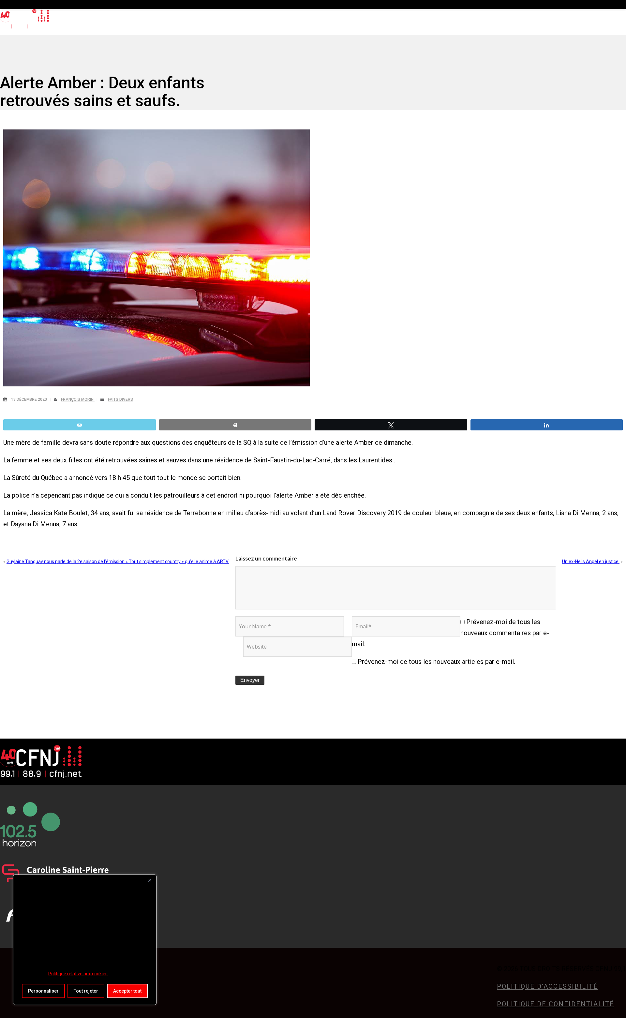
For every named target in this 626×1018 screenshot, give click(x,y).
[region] (84, 940)
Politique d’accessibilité (547, 986)
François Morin (78, 399)
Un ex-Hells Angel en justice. (590, 561)
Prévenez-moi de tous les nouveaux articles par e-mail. (436, 662)
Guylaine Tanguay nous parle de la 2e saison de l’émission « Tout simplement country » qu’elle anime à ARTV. (118, 561)
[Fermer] (150, 880)
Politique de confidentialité (555, 1004)
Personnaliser (43, 991)
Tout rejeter (86, 991)
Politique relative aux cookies (78, 973)
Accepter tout (127, 991)
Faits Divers (120, 399)
